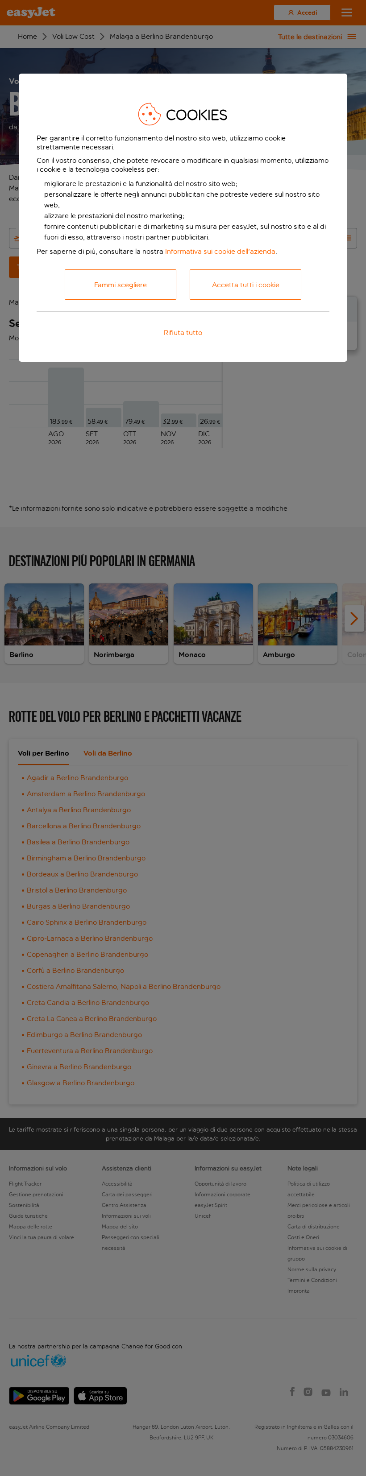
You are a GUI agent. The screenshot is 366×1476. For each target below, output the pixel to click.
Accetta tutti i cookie (245, 285)
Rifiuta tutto (183, 332)
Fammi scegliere (120, 285)
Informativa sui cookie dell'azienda (220, 251)
